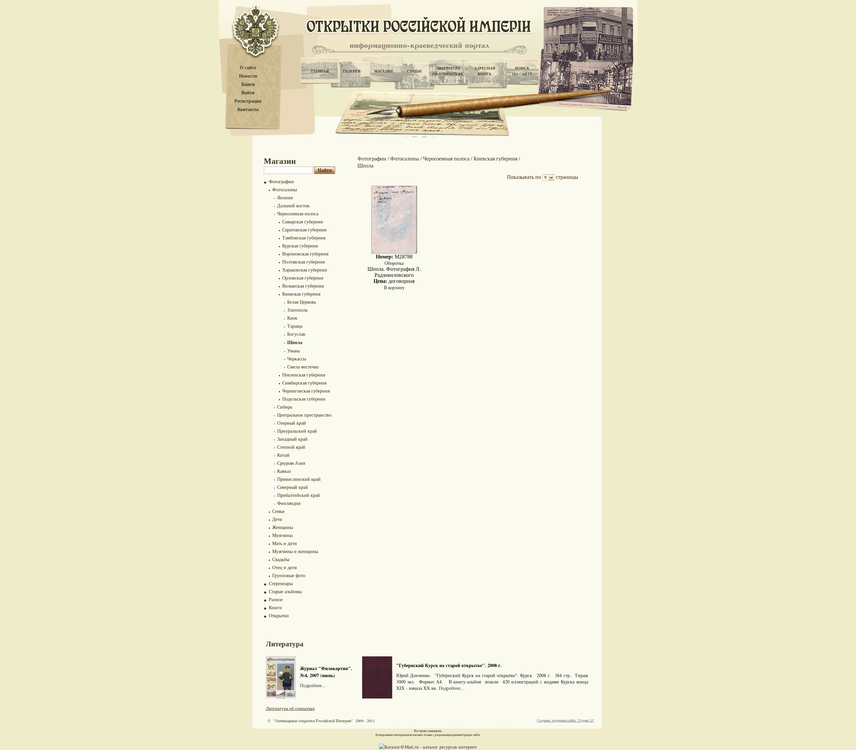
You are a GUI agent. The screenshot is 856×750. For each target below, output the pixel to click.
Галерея (351, 71)
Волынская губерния (303, 286)
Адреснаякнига (484, 71)
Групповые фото (288, 575)
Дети (277, 519)
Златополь (297, 310)
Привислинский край (299, 479)
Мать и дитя (284, 543)
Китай (283, 455)
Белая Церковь (301, 302)
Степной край (291, 447)
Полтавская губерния (303, 261)
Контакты (248, 109)
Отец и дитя (284, 567)
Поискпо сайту (522, 71)
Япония (285, 197)
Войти (247, 92)
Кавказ (284, 471)
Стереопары (281, 583)
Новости (248, 76)
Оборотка (394, 263)
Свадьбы (280, 559)
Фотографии (281, 181)
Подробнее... (313, 685)
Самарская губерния (302, 221)
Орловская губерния (302, 278)
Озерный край (291, 423)
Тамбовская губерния (303, 237)
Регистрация (247, 101)
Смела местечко (303, 366)
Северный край (292, 487)
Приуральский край (297, 431)
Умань (293, 350)
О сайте (248, 67)
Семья (278, 511)
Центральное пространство (304, 415)
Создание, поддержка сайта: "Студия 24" (565, 720)
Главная (320, 71)
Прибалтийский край (298, 495)
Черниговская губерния (306, 391)
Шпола (294, 342)
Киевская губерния (301, 294)
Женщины (282, 527)
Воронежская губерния (305, 253)
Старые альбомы (285, 591)
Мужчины (282, 535)
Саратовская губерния (304, 229)
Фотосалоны (284, 189)
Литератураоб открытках (447, 71)
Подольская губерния (303, 399)
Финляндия (288, 503)
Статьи (414, 71)
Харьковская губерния (304, 269)
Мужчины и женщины (295, 551)
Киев (292, 318)
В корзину (394, 287)
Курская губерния (300, 245)
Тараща (294, 326)
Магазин (383, 71)
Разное (276, 599)
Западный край (292, 439)
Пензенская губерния (303, 374)
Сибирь (284, 407)
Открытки (279, 615)
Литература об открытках (290, 708)
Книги (248, 84)
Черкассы (296, 358)
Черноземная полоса (297, 213)
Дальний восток (293, 205)
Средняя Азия (291, 463)
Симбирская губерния (304, 383)
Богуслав (296, 334)
